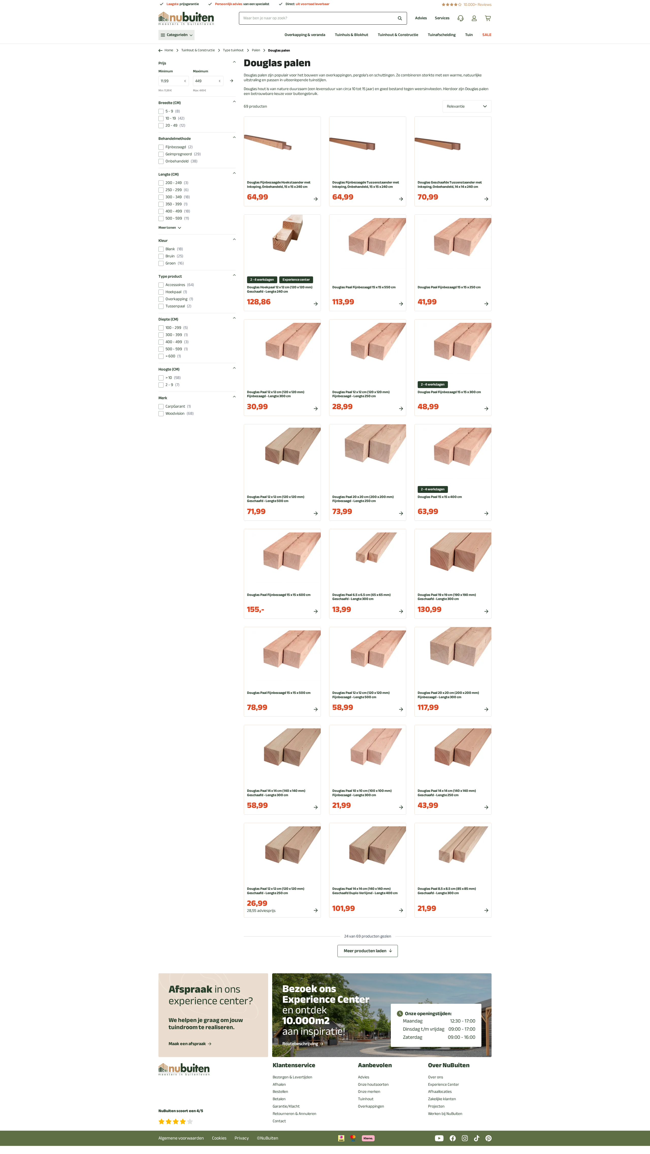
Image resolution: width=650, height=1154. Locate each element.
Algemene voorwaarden (181, 1138)
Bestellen (280, 1091)
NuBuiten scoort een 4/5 (180, 1111)
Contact (279, 1121)
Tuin (469, 34)
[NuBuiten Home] (186, 18)
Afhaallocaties (440, 1091)
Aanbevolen (375, 1065)
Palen (256, 50)
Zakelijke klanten (442, 1099)
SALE (487, 34)
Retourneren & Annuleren (294, 1113)
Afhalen (279, 1084)
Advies (421, 18)
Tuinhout (365, 1099)
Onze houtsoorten (373, 1084)
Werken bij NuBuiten (445, 1113)
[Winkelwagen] (488, 18)
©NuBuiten (267, 1138)
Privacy (242, 1138)
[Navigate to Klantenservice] (461, 18)
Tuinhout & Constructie (398, 34)
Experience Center (443, 1084)
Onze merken (369, 1091)
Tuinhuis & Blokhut (351, 34)
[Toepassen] (232, 81)
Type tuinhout (233, 50)
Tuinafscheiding (442, 34)
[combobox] (323, 18)
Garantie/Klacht (286, 1106)
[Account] (474, 18)
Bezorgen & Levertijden (292, 1077)
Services (442, 18)
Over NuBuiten (448, 1065)
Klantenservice (294, 1065)
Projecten (436, 1106)
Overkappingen (371, 1106)
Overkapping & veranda (305, 34)
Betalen (279, 1099)
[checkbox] (161, 111)
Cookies (219, 1138)
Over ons (435, 1077)
